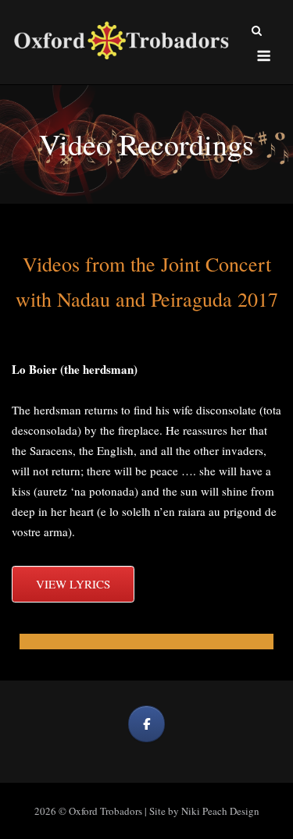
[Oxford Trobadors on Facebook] (146, 724)
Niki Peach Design (220, 811)
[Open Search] (256, 32)
